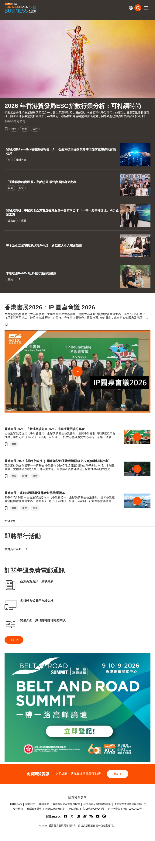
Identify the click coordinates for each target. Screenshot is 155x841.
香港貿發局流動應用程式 (66, 804)
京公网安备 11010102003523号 (125, 808)
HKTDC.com (15, 804)
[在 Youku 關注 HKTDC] (104, 816)
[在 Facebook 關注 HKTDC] (65, 816)
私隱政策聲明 (34, 808)
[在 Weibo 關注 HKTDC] (85, 816)
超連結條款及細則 (55, 808)
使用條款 (18, 808)
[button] (145, 7)
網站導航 (74, 808)
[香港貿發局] (77, 797)
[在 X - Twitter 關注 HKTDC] (72, 816)
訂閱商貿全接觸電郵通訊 (97, 804)
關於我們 (30, 804)
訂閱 (16, 639)
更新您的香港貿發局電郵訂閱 (130, 804)
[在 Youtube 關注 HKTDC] (97, 816)
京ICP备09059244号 (93, 808)
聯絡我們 (44, 804)
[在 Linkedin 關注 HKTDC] (78, 816)
